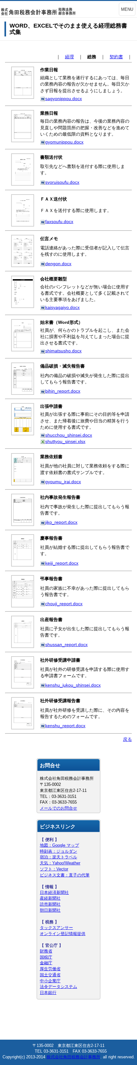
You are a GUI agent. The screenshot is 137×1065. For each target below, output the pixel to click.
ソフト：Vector (54, 869)
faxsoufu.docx (59, 221)
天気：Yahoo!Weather (60, 863)
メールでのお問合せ (58, 808)
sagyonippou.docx (63, 98)
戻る (127, 739)
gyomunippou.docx (64, 141)
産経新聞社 (50, 898)
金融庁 (46, 962)
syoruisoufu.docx (62, 182)
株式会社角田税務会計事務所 (73, 1057)
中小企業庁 (50, 980)
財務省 (46, 951)
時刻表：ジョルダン (58, 851)
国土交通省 (50, 974)
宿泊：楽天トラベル (58, 857)
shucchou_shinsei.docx (68, 435)
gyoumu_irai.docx (63, 481)
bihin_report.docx (62, 391)
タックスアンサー (56, 927)
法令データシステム (58, 986)
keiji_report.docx (61, 563)
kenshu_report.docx (65, 725)
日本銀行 (48, 992)
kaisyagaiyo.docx (62, 307)
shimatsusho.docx (63, 350)
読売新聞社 (50, 904)
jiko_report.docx (61, 522)
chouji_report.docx (64, 603)
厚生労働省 (50, 968)
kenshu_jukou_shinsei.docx (73, 685)
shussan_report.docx (66, 644)
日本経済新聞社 (54, 892)
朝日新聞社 (50, 910)
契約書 (116, 56)
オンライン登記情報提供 (62, 933)
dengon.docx (58, 263)
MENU (127, 9)
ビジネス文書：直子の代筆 (65, 875)
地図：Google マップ (59, 845)
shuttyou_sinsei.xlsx (65, 441)
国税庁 (46, 957)
